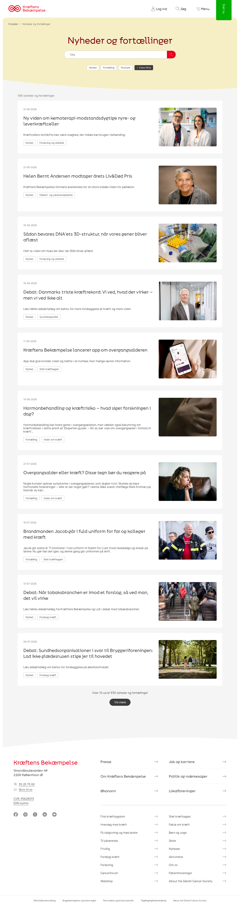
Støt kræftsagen (180, 816)
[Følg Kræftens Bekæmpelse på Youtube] (54, 814)
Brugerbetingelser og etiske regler (79, 900)
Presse (105, 762)
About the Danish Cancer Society (190, 881)
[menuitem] (158, 9)
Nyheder (174, 848)
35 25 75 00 (27, 784)
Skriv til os (25, 789)
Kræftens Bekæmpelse (46, 762)
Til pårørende (109, 840)
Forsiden (13, 23)
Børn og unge (178, 832)
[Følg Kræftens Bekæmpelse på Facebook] (16, 814)
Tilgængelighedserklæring (153, 900)
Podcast (125, 67)
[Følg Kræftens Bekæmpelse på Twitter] (35, 814)
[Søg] (171, 54)
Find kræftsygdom (112, 816)
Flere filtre (145, 67)
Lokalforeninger (182, 791)
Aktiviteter (176, 856)
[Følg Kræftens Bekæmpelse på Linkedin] (45, 814)
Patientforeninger (180, 873)
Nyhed (93, 67)
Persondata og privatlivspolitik (118, 900)
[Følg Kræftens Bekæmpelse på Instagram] (25, 814)
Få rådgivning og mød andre (119, 832)
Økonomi (108, 791)
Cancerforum (109, 873)
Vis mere (120, 702)
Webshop (106, 881)
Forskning (106, 865)
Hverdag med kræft (113, 824)
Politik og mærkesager (188, 776)
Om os (173, 865)
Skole (172, 840)
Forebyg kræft (109, 856)
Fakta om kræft (179, 824)
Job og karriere (182, 762)
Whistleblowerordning (45, 900)
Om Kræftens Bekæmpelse (123, 776)
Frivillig (105, 848)
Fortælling (109, 67)
